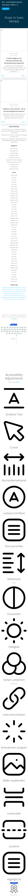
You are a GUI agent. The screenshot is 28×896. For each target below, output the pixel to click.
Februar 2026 (14, 189)
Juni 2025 (14, 204)
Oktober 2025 (14, 198)
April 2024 (14, 234)
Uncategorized (14, 166)
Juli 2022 (14, 272)
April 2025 (14, 209)
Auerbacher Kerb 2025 (16, 287)
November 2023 (14, 245)
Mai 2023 (14, 256)
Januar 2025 (14, 216)
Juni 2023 (14, 254)
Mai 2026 (14, 182)
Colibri (15, 319)
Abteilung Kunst (14, 151)
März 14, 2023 (14, 106)
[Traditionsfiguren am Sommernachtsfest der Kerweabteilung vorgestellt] (14, 40)
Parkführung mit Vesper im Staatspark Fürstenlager (14, 135)
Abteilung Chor (14, 148)
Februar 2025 (14, 213)
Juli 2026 (14, 177)
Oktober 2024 (14, 220)
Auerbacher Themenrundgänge (14, 160)
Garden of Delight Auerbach (20, 291)
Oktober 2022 (14, 265)
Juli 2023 (14, 252)
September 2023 (14, 247)
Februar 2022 (14, 279)
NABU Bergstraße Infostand (19, 295)
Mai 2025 (14, 207)
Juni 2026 (14, 179)
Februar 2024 (14, 238)
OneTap (17, 382)
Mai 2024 (14, 231)
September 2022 (14, 267)
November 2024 (14, 218)
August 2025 (14, 202)
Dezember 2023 (14, 243)
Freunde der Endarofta (10, 291)
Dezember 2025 (14, 193)
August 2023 (14, 249)
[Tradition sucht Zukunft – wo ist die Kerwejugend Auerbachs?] (14, 91)
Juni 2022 (14, 274)
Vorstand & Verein (14, 169)
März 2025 (14, 211)
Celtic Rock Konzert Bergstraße (16, 289)
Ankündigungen (14, 153)
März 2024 (14, 236)
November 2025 (14, 195)
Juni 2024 (14, 229)
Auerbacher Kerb (14, 155)
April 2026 (14, 184)
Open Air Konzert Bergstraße (19, 297)
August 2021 (14, 281)
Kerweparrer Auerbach (8, 293)
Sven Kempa (15, 53)
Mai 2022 (14, 277)
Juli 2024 (14, 227)
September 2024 (14, 222)
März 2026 (14, 186)
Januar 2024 (14, 240)
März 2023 (14, 261)
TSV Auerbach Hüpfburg (20, 299)
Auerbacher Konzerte (14, 157)
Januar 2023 (14, 263)
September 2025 (14, 200)
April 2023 (14, 258)
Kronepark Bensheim (17, 293)
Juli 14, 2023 (14, 55)
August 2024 (14, 225)
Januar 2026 (14, 191)
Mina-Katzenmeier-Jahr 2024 (14, 162)
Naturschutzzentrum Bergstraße (7, 297)
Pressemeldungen (14, 164)
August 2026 (14, 175)
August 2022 (14, 270)
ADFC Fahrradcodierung (6, 287)
